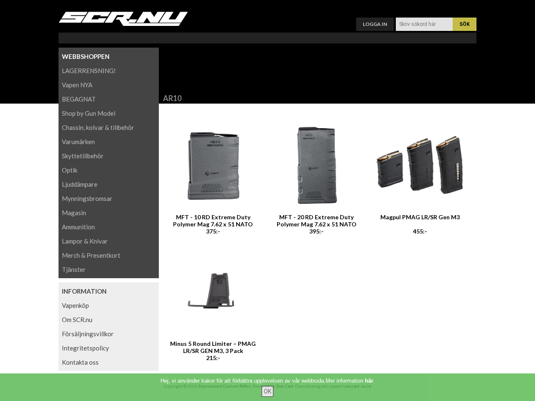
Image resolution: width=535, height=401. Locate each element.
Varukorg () (267, 6)
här (369, 381)
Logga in (375, 24)
